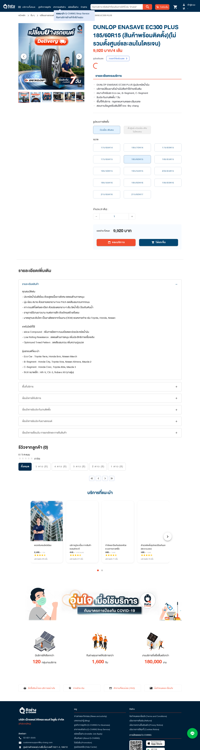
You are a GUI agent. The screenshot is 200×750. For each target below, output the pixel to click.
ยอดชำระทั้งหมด (103, 231)
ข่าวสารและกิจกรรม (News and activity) (90, 716)
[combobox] (116, 7)
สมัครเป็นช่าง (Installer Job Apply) (88, 734)
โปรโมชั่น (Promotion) (83, 742)
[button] (26, 7)
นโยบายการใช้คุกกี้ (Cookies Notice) (144, 729)
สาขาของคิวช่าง (59, 7)
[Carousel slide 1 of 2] (98, 570)
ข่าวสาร (84, 7)
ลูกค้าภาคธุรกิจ (44, 7)
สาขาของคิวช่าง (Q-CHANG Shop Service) (92, 729)
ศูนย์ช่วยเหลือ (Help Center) (85, 747)
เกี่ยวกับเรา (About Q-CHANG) (87, 738)
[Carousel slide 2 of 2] (102, 570)
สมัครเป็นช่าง (73, 7)
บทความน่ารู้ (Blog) (82, 720)
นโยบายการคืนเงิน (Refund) (140, 720)
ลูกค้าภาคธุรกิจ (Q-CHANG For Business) (92, 725)
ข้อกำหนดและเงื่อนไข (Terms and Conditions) (148, 716)
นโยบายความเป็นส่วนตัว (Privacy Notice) (146, 725)
